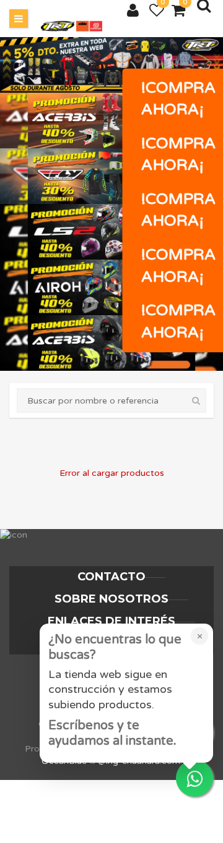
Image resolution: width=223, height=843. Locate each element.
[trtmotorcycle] (71, 26)
